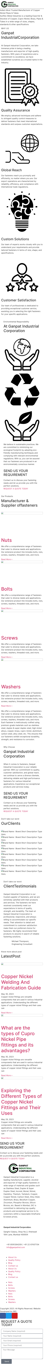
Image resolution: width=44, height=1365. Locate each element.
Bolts (6, 589)
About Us (12, 1257)
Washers (11, 687)
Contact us (13, 1266)
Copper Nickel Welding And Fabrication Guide (21, 982)
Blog (10, 1263)
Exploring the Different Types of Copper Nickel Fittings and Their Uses (21, 1102)
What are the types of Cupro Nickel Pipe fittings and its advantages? (18, 1039)
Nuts (6, 540)
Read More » (6, 559)
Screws (9, 638)
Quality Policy (14, 1260)
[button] (2, 17)
